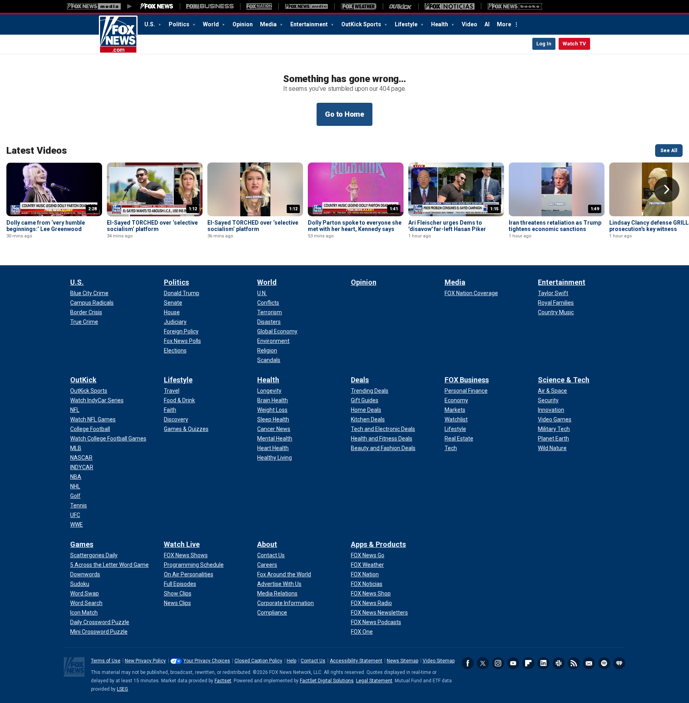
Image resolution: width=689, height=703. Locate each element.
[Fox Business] (210, 6)
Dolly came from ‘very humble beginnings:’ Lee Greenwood (45, 225)
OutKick (83, 380)
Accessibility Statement (356, 661)
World (211, 24)
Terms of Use (105, 661)
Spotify (604, 663)
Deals (360, 380)
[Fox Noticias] (449, 6)
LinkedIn (543, 663)
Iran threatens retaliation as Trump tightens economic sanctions (555, 225)
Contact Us (313, 661)
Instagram (498, 663)
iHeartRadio (619, 663)
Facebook (468, 663)
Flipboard (528, 663)
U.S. (150, 24)
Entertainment (309, 24)
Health (440, 24)
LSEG (122, 689)
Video (469, 24)
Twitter (483, 663)
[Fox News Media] (156, 6)
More (504, 24)
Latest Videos (36, 150)
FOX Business (467, 380)
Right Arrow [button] (666, 189)
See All (668, 150)
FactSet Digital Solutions (327, 680)
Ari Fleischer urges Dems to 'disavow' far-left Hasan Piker (447, 225)
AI (487, 24)
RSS (574, 663)
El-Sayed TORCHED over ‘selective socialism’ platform (152, 225)
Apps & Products (378, 544)
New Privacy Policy (145, 661)
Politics (180, 24)
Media (269, 24)
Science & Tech (563, 380)
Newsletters (589, 663)
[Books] (515, 6)
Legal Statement (374, 680)
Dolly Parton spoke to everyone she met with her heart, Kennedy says (355, 225)
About (267, 544)
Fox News (118, 35)
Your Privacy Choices (206, 661)
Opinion (242, 24)
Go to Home (344, 114)
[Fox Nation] (259, 6)
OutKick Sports (361, 24)
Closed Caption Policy (258, 661)
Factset (223, 680)
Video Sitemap (439, 661)
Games (81, 544)
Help (291, 661)
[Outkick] (400, 6)
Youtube (513, 663)
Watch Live (182, 544)
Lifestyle (407, 24)
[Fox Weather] (358, 6)
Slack (559, 663)
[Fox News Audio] (306, 6)
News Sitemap (402, 661)
